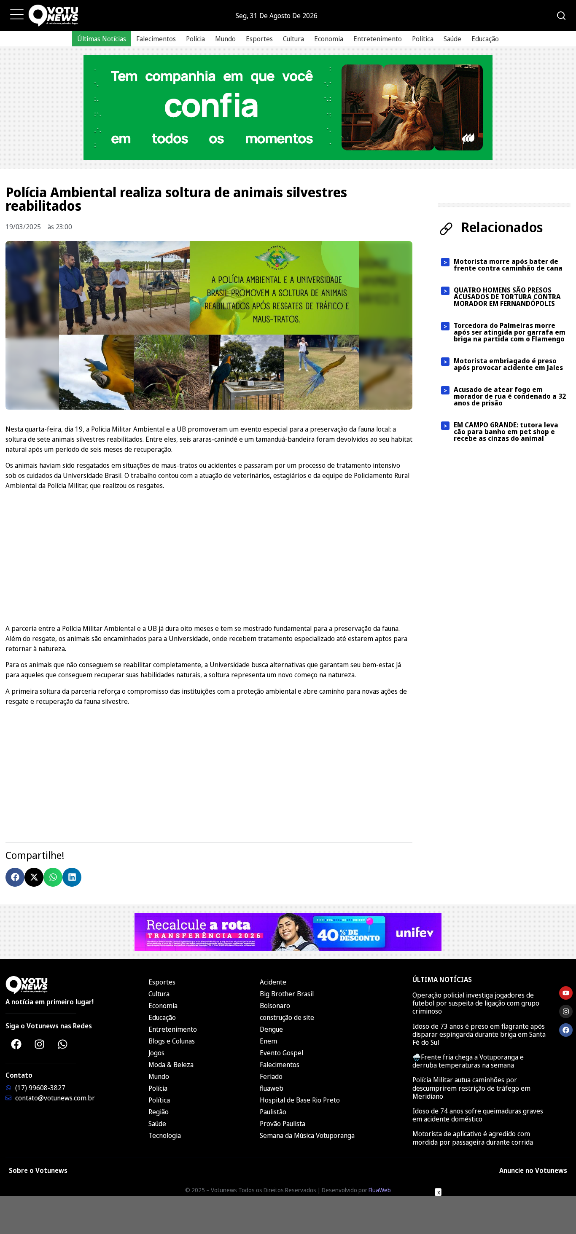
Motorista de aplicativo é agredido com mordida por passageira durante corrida (473, 1137)
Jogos (156, 1052)
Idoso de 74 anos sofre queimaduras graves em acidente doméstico (477, 1115)
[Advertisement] (208, 556)
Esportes (259, 38)
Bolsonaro (275, 1005)
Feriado (271, 1076)
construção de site (287, 1017)
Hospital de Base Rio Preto (300, 1100)
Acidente (273, 982)
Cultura (293, 38)
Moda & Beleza (171, 1064)
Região (158, 1111)
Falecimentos (156, 38)
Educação (485, 38)
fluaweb (271, 1088)
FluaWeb (380, 1190)
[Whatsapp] (62, 1043)
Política (422, 38)
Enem (268, 1041)
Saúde (452, 38)
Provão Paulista (282, 1123)
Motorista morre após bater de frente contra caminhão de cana (508, 265)
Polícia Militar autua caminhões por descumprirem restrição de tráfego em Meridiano (471, 1087)
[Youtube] (566, 993)
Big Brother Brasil (287, 993)
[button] (14, 877)
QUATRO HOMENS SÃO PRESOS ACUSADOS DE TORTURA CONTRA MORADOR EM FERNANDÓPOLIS (507, 296)
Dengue (271, 1029)
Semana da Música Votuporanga (307, 1135)
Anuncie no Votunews (533, 1170)
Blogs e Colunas (171, 1041)
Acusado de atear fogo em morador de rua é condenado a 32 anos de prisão (510, 396)
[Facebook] (16, 1043)
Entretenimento (377, 38)
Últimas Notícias (101, 38)
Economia (328, 38)
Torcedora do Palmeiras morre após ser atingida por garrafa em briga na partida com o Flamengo (509, 332)
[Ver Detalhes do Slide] (288, 107)
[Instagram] (39, 1043)
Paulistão (273, 1111)
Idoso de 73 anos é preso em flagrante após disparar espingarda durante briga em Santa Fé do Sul (479, 1034)
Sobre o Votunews (38, 1170)
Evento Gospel (281, 1052)
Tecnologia (164, 1135)
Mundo (225, 38)
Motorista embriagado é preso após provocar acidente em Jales (508, 364)
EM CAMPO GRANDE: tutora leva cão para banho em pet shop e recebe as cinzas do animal (506, 431)
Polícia (195, 38)
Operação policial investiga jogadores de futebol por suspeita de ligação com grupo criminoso (475, 1003)
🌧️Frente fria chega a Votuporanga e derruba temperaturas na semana (468, 1061)
